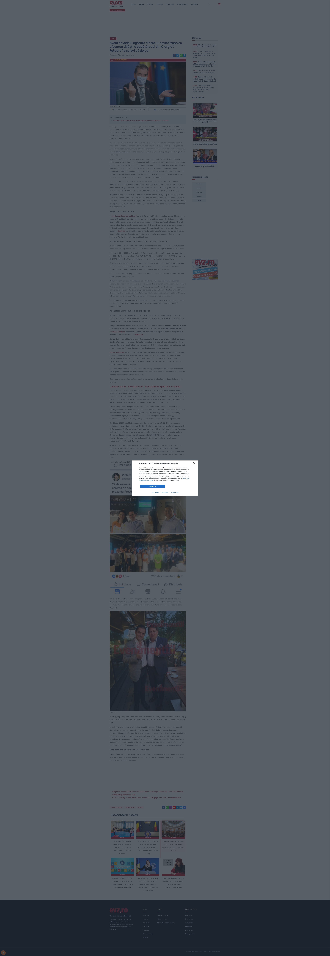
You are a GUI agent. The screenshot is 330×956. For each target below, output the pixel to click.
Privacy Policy (174, 492)
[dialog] (165, 478)
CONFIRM (152, 486)
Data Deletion (155, 492)
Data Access (165, 492)
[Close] (194, 463)
